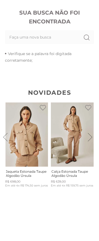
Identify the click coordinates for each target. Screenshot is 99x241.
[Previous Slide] (5, 137)
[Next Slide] (90, 137)
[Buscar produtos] (86, 37)
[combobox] (49, 37)
